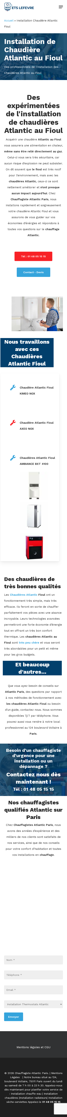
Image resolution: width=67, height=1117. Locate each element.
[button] (61, 7)
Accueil (8, 20)
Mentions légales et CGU (33, 1047)
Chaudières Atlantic (23, 594)
